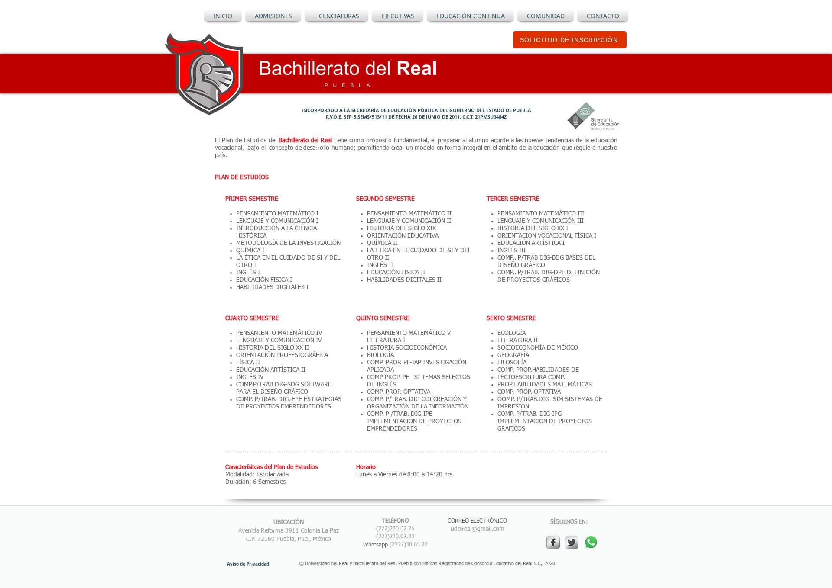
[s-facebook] (553, 542)
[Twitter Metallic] (571, 542)
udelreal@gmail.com (477, 529)
